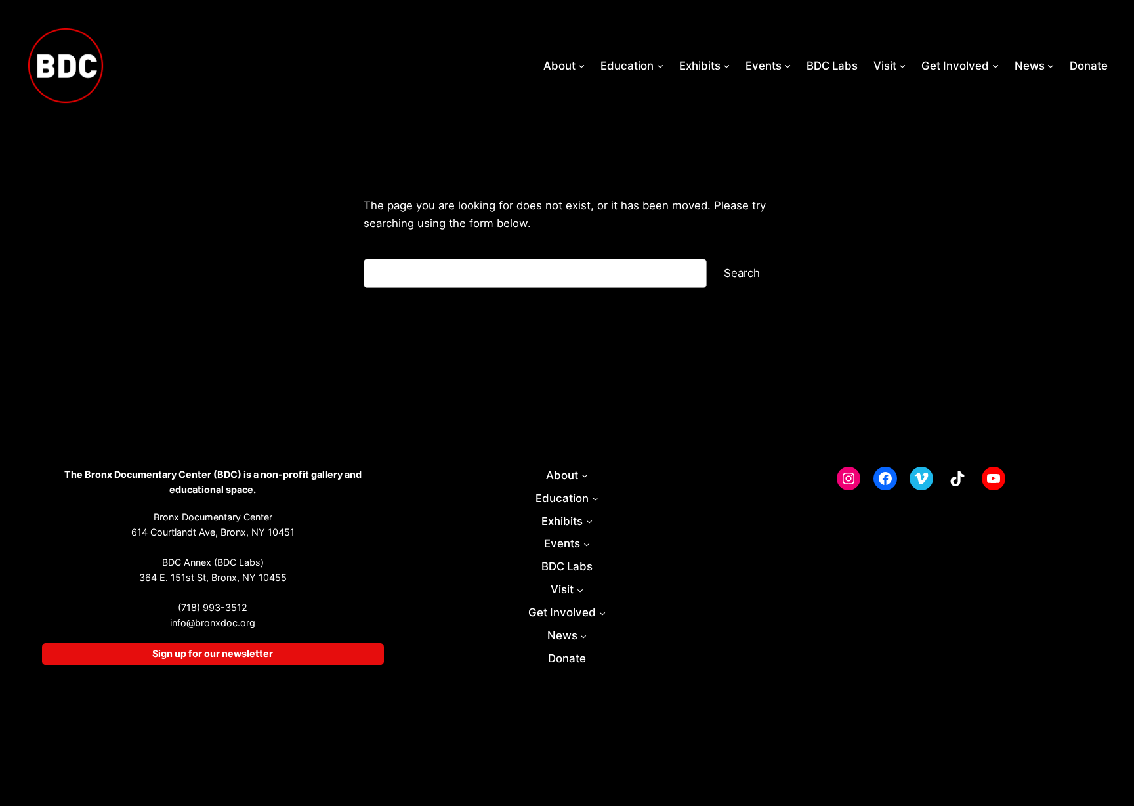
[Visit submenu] (902, 65)
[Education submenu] (660, 65)
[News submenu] (1050, 65)
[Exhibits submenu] (726, 65)
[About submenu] (581, 65)
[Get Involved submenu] (995, 65)
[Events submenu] (787, 65)
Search (742, 273)
